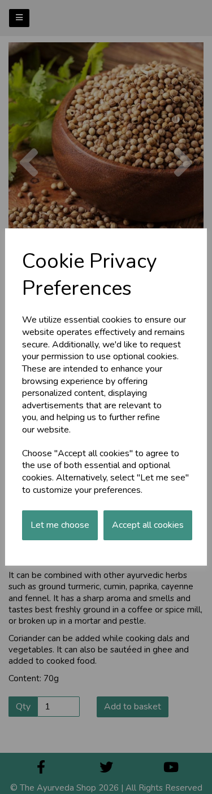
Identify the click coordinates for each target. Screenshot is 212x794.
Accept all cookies (148, 525)
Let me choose (60, 525)
